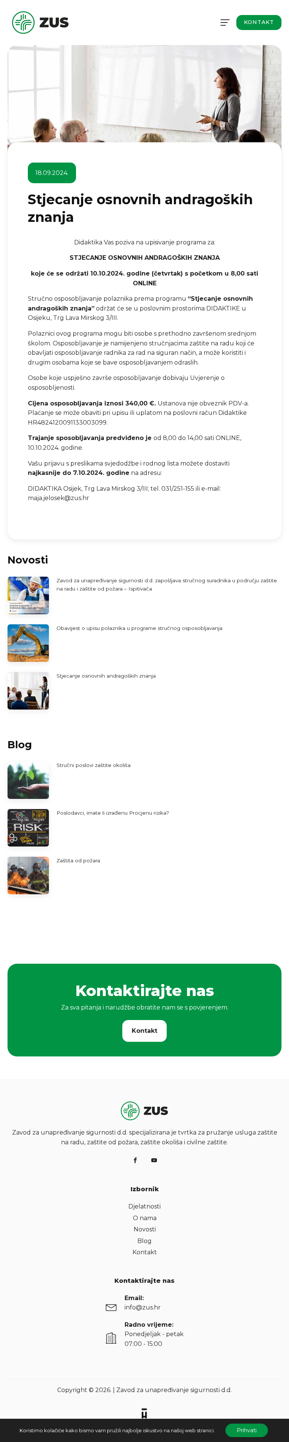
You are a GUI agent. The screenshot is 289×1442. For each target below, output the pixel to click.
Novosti (145, 1229)
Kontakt (259, 22)
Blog (144, 1241)
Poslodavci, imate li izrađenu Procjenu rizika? (112, 813)
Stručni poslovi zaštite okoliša (93, 765)
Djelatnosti (144, 1206)
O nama (145, 1218)
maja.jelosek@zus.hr (58, 498)
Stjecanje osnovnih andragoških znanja (106, 676)
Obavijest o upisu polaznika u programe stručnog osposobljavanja (139, 628)
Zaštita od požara (78, 860)
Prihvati (247, 1430)
